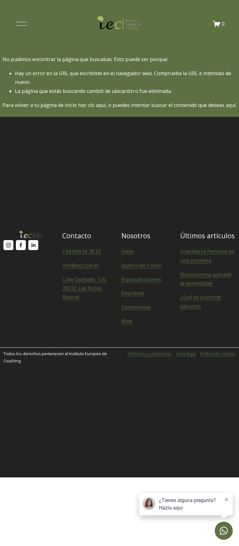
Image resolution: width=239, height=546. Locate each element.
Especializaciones (141, 279)
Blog (126, 321)
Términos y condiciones (149, 353)
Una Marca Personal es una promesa (207, 256)
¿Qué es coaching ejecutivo (200, 302)
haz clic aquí (92, 105)
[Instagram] (8, 245)
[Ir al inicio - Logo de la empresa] (119, 23)
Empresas (132, 293)
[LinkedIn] (33, 245)
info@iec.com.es (80, 265)
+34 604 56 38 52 (81, 251)
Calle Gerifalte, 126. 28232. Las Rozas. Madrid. (84, 288)
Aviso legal (186, 353)
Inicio (127, 251)
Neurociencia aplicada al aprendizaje (205, 279)
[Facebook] (21, 245)
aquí (231, 105)
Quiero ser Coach (141, 265)
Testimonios (136, 307)
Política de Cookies (218, 353)
